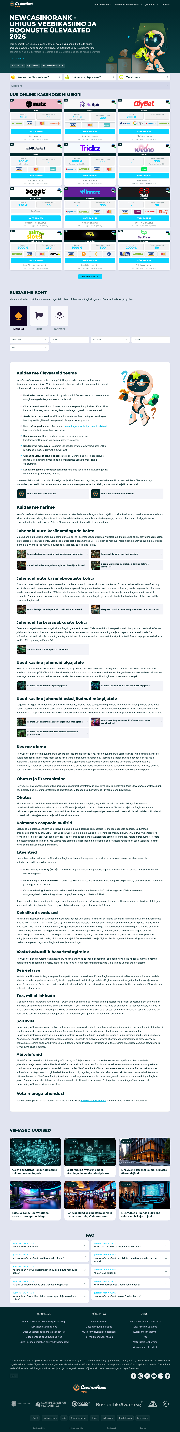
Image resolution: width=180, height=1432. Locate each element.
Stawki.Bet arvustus (90, 265)
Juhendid (150, 4)
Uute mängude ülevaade (99, 1326)
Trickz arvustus (90, 180)
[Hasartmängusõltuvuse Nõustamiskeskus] (51, 1404)
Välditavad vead (98, 1321)
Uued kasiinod (101, 4)
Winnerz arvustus (90, 222)
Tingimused (111, 1428)
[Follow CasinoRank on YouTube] (154, 1376)
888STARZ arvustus (144, 222)
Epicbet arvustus (36, 180)
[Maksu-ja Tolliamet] (20, 1404)
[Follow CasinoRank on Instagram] (140, 1376)
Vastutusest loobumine (144, 1341)
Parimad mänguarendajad (99, 1336)
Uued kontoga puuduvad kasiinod (44, 1336)
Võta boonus (36, 131)
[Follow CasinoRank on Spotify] (161, 1376)
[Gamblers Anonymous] (152, 1404)
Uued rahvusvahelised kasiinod (99, 1331)
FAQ (145, 1336)
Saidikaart (143, 1428)
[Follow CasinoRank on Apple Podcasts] (167, 1376)
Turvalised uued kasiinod (44, 1326)
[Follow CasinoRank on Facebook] (133, 1376)
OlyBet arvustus (144, 136)
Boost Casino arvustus (35, 222)
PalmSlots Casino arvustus (35, 265)
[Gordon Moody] (81, 1404)
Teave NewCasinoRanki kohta (145, 1321)
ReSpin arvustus (90, 136)
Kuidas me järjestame (144, 1331)
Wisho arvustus (144, 180)
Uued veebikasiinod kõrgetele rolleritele (44, 1331)
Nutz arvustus (35, 136)
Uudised (166, 4)
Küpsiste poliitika (39, 1428)
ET (12, 1376)
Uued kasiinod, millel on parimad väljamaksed (44, 1341)
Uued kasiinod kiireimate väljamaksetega (44, 1321)
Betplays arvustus (144, 265)
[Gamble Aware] (119, 1404)
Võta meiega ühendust (145, 1347)
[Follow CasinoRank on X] (147, 1376)
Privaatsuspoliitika (76, 1428)
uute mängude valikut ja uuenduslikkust (85, 426)
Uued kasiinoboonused (127, 4)
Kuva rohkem (88, 276)
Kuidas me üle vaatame (144, 1326)
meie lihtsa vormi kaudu (93, 1100)
